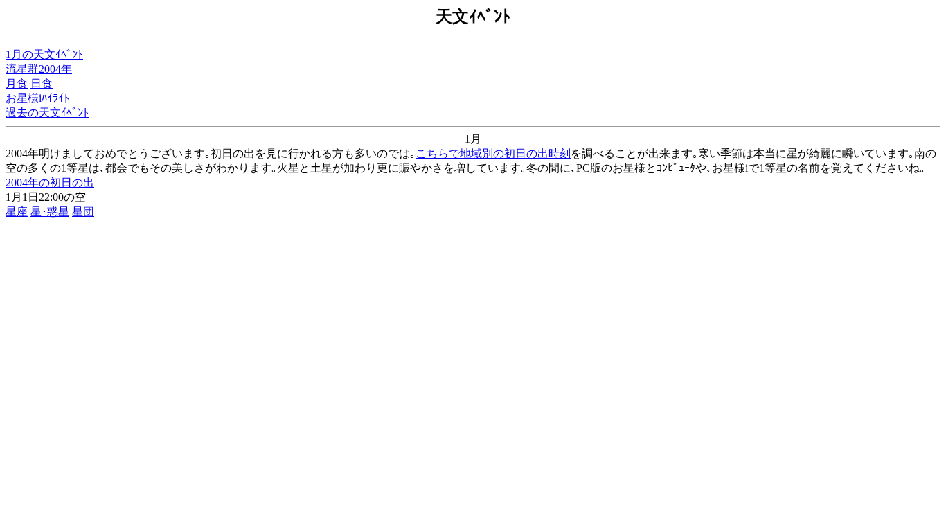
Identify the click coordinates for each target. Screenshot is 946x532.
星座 (17, 212)
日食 (41, 83)
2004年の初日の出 (50, 182)
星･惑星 (49, 212)
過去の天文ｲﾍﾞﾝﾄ (47, 112)
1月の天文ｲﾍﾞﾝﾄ (44, 54)
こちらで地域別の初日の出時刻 (493, 153)
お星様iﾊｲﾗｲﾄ (37, 98)
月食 (17, 83)
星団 (83, 212)
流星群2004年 (39, 69)
